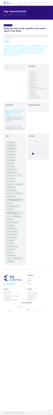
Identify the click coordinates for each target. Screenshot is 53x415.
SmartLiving (29, 53)
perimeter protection (12, 222)
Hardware (32, 84)
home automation (11, 190)
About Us (29, 280)
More (7, 41)
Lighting (32, 90)
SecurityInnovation (27, 50)
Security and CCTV (8, 292)
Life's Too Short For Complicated (37, 89)
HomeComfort (44, 46)
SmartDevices (41, 52)
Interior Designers (34, 87)
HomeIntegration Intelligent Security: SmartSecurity (28, 48)
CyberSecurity (8, 46)
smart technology (11, 255)
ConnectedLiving (41, 45)
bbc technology (11, 175)
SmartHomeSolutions (10, 53)
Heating (32, 85)
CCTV (19, 175)
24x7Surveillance (11, 45)
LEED (8, 216)
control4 (9, 184)
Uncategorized (33, 97)
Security (32, 94)
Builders (32, 75)
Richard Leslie (46, 25)
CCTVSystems (32, 45)
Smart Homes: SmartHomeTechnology (26, 52)
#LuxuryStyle (10, 163)
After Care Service (32, 292)
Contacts (29, 284)
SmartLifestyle (20, 53)
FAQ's (31, 82)
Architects (32, 72)
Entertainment (33, 80)
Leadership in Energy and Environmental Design (13, 213)
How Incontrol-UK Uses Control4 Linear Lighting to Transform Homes (14, 127)
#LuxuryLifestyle (11, 154)
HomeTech (14, 49)
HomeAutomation (35, 46)
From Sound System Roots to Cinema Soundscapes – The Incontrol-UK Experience (14, 119)
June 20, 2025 (9, 125)
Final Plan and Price (32, 298)
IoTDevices (35, 49)
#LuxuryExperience (11, 148)
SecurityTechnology (9, 52)
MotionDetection (8, 50)
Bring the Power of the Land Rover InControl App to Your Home (24, 29)
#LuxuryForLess (11, 151)
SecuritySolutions (38, 50)
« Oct (30, 157)
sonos (8, 258)
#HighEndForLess (11, 145)
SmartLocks (36, 53)
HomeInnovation (8, 48)
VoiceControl (17, 54)
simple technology (11, 237)
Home (5, 14)
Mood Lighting (7, 298)
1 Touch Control (7, 294)
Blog (31, 73)
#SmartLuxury (10, 166)
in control (9, 203)
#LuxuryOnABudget (11, 160)
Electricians (33, 78)
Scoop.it (32, 92)
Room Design (30, 300)
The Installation (31, 296)
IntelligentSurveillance (25, 49)
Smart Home (8, 25)
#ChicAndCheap (10, 142)
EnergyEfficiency (17, 46)
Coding (31, 77)
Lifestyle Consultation (32, 294)
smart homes (10, 243)
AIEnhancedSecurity (22, 45)
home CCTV (9, 193)
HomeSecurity (7, 49)
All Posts (11, 14)
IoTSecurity (42, 49)
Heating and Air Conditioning (11, 300)
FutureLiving (26, 46)
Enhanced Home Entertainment (11, 296)
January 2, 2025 (38, 25)
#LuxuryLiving (10, 157)
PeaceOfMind (17, 50)
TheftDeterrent (8, 54)
